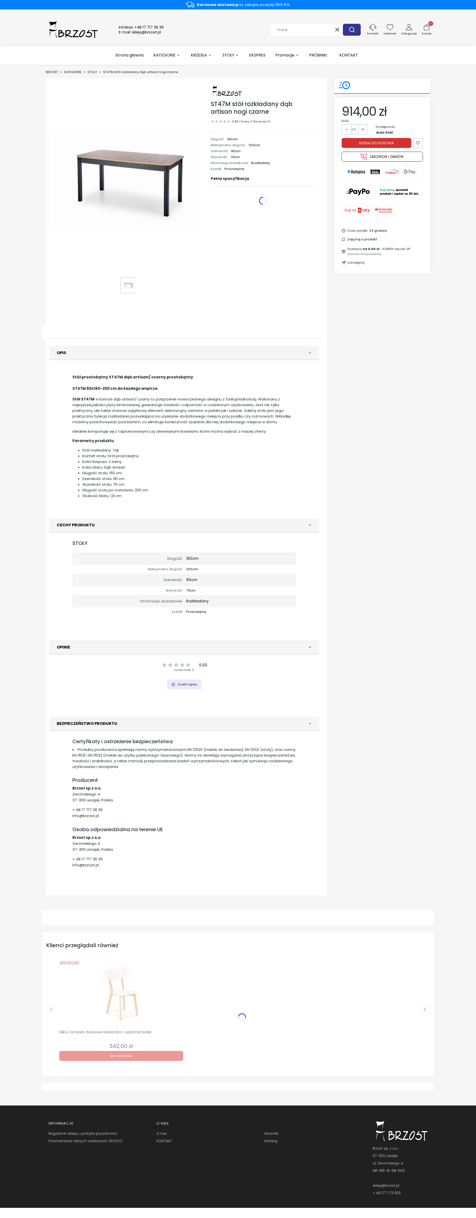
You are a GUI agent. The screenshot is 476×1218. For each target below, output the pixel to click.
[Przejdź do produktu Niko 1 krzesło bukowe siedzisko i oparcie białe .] (121, 993)
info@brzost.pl (85, 815)
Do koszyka (121, 1055)
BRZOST (52, 72)
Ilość (345, 120)
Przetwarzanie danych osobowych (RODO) (85, 1140)
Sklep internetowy (236, 1211)
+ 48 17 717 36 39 (87, 809)
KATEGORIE (73, 72)
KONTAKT (164, 1140)
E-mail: (140, 32)
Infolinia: (141, 27)
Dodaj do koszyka (376, 143)
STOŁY (92, 72)
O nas (161, 1133)
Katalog (270, 1140)
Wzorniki (271, 1133)
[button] (352, 30)
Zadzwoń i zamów (387, 156)
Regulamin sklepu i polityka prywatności (83, 1133)
